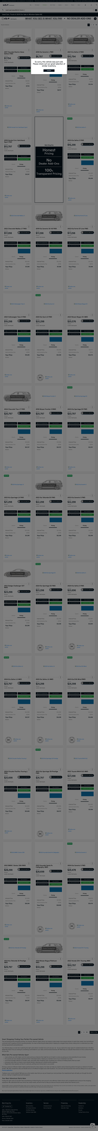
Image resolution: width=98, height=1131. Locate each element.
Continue (49, 70)
